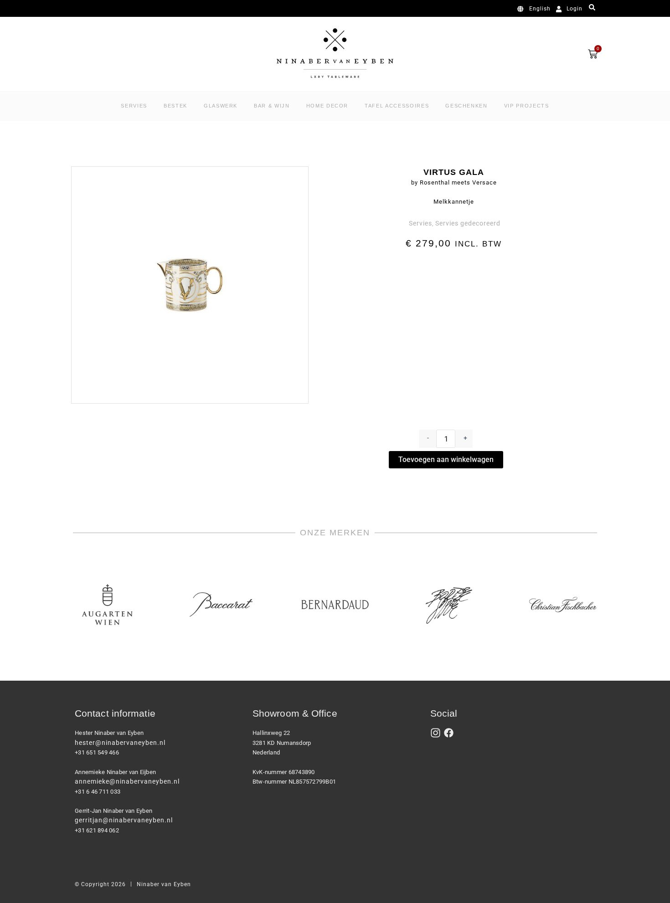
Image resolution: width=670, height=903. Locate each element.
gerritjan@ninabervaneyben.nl (124, 820)
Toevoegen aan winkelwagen (446, 459)
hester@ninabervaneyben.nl (120, 742)
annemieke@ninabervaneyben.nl (127, 781)
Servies (420, 223)
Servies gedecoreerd (467, 223)
